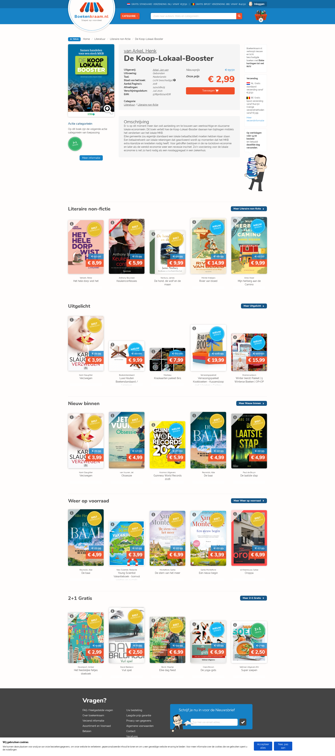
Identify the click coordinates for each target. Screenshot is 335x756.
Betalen (87, 731)
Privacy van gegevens (138, 720)
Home (86, 39)
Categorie (129, 16)
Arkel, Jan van (160, 69)
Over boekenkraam (93, 715)
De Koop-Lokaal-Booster (149, 39)
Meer (247, 208)
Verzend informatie (93, 720)
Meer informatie (91, 157)
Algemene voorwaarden (140, 726)
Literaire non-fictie (120, 39)
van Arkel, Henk (140, 51)
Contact (130, 731)
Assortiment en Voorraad (97, 726)
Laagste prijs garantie (138, 715)
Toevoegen (208, 90)
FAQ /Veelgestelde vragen (98, 710)
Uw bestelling (134, 710)
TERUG (75, 39)
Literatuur (99, 39)
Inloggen (259, 4)
